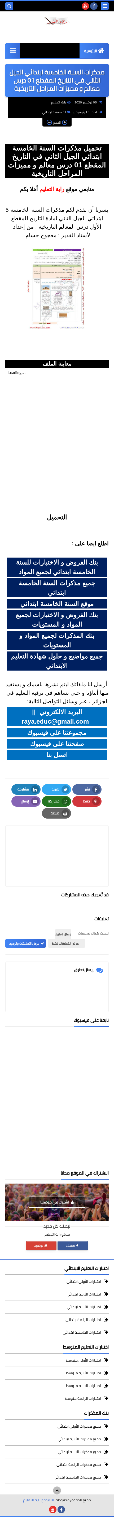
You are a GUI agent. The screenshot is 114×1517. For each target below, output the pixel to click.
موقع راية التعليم (36, 1500)
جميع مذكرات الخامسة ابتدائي (77, 1477)
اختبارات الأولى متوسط (83, 1361)
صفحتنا (70, 1245)
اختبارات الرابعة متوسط (83, 1398)
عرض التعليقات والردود (24, 943)
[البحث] (9, 6)
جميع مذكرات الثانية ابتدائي (79, 1439)
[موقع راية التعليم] (57, 21)
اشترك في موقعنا (55, 1202)
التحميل (57, 517)
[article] (57, 843)
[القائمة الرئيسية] (12, 50)
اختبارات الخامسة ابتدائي (82, 1332)
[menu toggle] (105, 6)
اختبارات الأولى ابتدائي (84, 1282)
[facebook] (94, 6)
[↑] (57, 1490)
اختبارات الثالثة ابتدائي (84, 1306)
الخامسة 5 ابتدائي (54, 112)
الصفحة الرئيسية (87, 112)
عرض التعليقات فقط (65, 943)
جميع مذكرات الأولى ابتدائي (79, 1427)
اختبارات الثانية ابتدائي (84, 1294)
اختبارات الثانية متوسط (83, 1373)
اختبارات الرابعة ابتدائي (83, 1319)
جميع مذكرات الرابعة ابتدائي (78, 1464)
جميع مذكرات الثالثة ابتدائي (79, 1451)
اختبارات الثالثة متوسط (83, 1385)
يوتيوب (39, 1245)
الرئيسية (90, 50)
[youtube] (85, 6)
